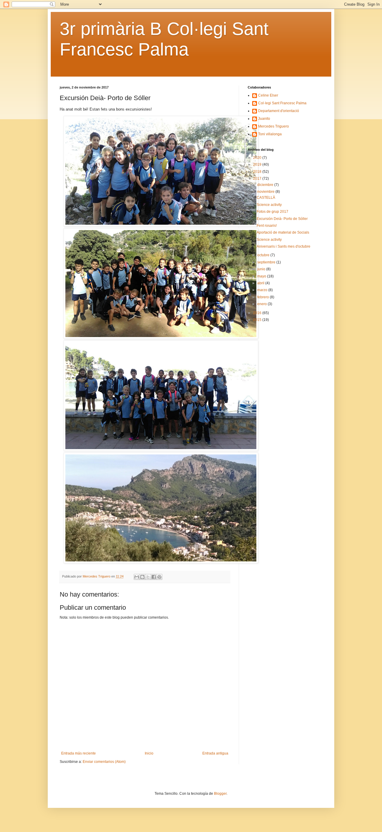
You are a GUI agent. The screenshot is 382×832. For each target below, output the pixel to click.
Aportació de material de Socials (283, 232)
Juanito (264, 119)
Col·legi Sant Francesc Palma (282, 103)
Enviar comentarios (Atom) (104, 762)
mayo (262, 276)
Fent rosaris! (267, 225)
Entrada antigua (215, 753)
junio (261, 269)
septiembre (266, 262)
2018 (257, 172)
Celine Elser (268, 95)
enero (262, 304)
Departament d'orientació (278, 111)
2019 (257, 164)
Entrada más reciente (78, 753)
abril (261, 283)
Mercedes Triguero (273, 126)
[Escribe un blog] (142, 577)
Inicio (149, 753)
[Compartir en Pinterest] (159, 577)
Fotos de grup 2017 (272, 211)
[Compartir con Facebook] (154, 577)
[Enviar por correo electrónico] (137, 577)
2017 (257, 178)
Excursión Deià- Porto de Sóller (282, 219)
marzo (262, 290)
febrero (263, 297)
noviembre (266, 192)
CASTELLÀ (266, 197)
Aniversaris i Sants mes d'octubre (283, 246)
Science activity (269, 205)
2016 (257, 313)
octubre (263, 255)
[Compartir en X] (148, 577)
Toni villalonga (270, 134)
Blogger (220, 793)
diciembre (265, 185)
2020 (257, 158)
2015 (257, 320)
